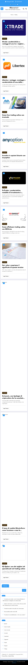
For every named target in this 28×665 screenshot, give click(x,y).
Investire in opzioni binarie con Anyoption (13, 156)
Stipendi (5, 645)
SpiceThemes (14, 662)
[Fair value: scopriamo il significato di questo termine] (14, 251)
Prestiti (5, 642)
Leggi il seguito (6, 52)
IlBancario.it (14, 8)
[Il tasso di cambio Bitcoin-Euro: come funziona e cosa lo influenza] (14, 467)
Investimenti (6, 636)
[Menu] (2, 8)
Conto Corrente (7, 630)
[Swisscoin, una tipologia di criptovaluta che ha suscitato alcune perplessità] (14, 335)
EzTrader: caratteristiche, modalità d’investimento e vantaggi (11, 191)
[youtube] (17, 4)
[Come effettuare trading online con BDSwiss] (14, 214)
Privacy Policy (4, 656)
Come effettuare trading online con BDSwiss (13, 228)
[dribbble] (14, 4)
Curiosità (6, 633)
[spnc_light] (26, 9)
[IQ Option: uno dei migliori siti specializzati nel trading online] (14, 552)
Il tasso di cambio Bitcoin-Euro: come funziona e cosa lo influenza (13, 529)
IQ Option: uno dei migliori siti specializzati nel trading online (13, 567)
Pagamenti (6, 639)
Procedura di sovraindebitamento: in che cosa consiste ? (14, 614)
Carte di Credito (7, 627)
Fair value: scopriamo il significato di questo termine (12, 266)
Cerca (5, 586)
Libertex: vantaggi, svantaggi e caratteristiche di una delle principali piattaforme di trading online (13, 81)
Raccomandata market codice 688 (10, 611)
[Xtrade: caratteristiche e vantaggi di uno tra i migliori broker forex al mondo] (14, 27)
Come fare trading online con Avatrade (13, 116)
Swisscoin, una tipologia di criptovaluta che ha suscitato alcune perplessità (12, 397)
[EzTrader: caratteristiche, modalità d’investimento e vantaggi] (14, 178)
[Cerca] (24, 9)
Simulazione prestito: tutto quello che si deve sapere (14, 608)
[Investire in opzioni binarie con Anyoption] (14, 140)
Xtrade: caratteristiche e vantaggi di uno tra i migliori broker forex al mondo (12, 43)
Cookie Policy (11, 656)
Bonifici (5, 623)
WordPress (15, 661)
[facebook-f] (10, 4)
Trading (4, 38)
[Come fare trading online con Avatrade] (14, 102)
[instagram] (15, 4)
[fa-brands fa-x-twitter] (12, 4)
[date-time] (4, 21)
